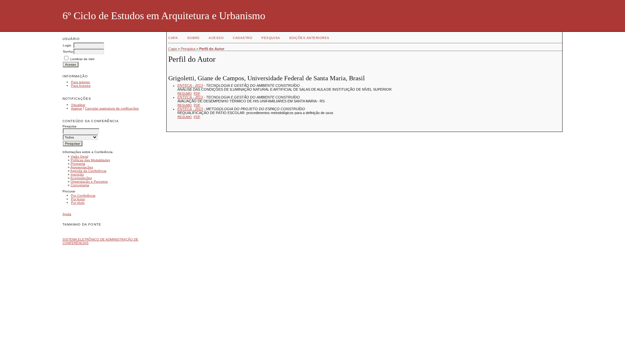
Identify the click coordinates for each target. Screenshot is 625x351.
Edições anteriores (309, 38)
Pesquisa (270, 38)
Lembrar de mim (82, 59)
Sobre (193, 38)
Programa (78, 163)
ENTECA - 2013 (190, 85)
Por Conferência (83, 195)
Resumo (184, 93)
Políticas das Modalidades (90, 160)
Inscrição (77, 174)
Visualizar (78, 105)
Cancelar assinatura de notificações (112, 108)
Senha (68, 51)
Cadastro (242, 38)
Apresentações (81, 167)
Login (67, 45)
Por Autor (78, 199)
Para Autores (80, 85)
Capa (173, 38)
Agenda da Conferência (88, 171)
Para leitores (80, 82)
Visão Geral (79, 156)
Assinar (76, 108)
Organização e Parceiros (89, 181)
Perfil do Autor (211, 49)
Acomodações (81, 178)
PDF (197, 93)
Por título (78, 202)
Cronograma (80, 185)
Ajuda (66, 214)
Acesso (216, 38)
